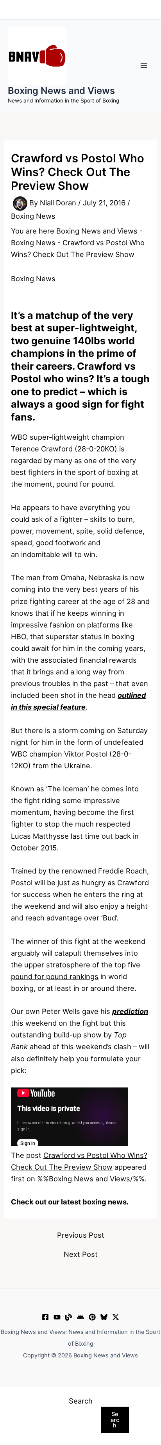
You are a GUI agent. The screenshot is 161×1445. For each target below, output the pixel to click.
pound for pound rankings (54, 976)
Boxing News (33, 216)
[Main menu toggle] (144, 65)
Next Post (81, 1254)
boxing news (104, 1201)
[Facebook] (45, 1317)
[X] (115, 1317)
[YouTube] (57, 1317)
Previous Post (80, 1234)
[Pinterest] (92, 1317)
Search (81, 1400)
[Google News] (80, 1317)
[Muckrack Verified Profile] (68, 1317)
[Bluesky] (103, 1317)
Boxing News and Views (61, 90)
